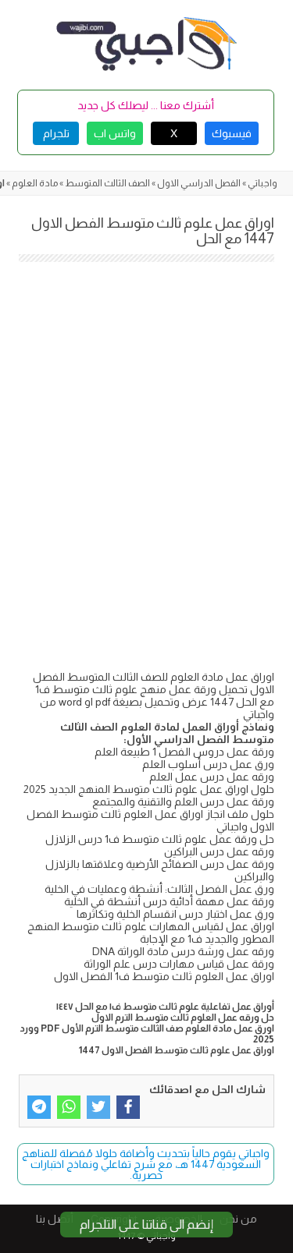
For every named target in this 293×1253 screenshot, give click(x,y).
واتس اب (115, 133)
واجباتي (262, 183)
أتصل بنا (54, 1218)
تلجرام (56, 133)
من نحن (238, 1218)
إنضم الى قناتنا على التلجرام (146, 1224)
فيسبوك (232, 133)
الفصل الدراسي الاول (199, 183)
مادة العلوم (35, 183)
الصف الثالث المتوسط (107, 183)
